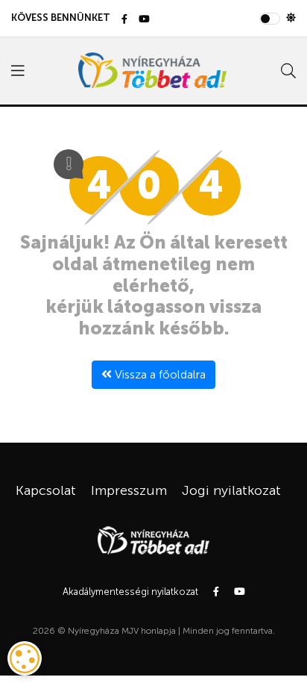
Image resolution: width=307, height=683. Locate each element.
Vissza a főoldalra (159, 374)
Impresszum (129, 490)
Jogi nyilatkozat (231, 490)
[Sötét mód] (291, 18)
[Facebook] (124, 20)
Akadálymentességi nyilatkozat (130, 591)
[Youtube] (144, 20)
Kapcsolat (46, 490)
